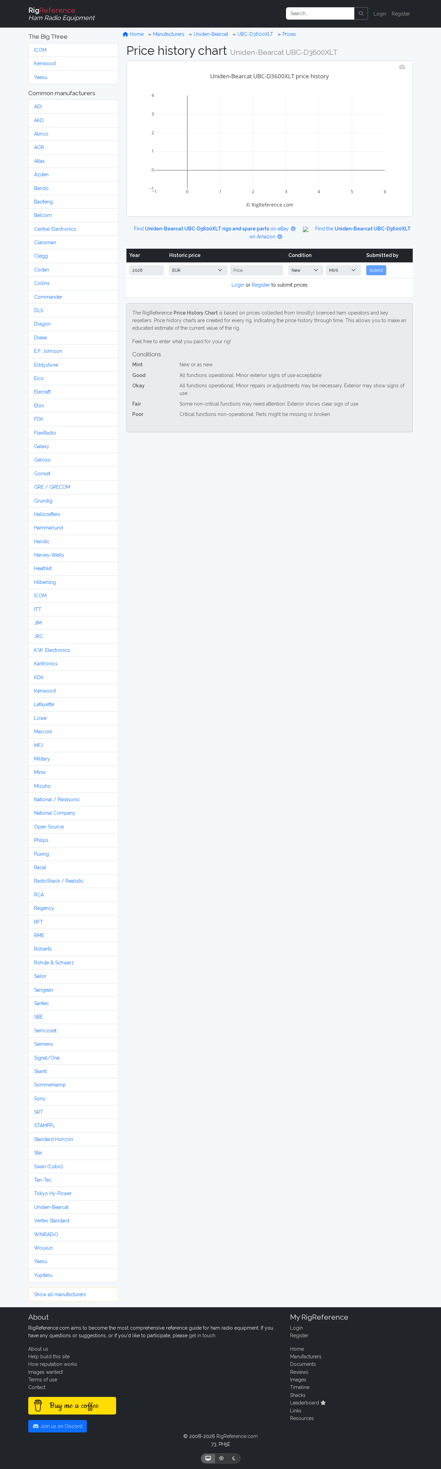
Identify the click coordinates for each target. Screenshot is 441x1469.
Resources (302, 1418)
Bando (41, 188)
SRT (38, 1112)
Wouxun (43, 1248)
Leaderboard (305, 1403)
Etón (39, 405)
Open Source (49, 827)
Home (136, 34)
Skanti (40, 1071)
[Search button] (361, 13)
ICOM (40, 50)
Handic (42, 541)
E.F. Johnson (48, 351)
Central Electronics (55, 229)
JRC (38, 636)
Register (401, 14)
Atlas (39, 161)
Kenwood (45, 63)
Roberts (43, 949)
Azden (41, 174)
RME (39, 935)
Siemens (43, 1044)
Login (379, 14)
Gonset (42, 473)
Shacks (298, 1395)
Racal (40, 867)
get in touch (202, 1335)
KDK (39, 677)
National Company (54, 813)
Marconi (43, 731)
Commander (48, 297)
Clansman (45, 242)
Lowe (40, 718)
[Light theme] (221, 1458)
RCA (39, 894)
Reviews (299, 1372)
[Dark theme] (234, 1458)
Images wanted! (45, 1372)
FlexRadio (45, 433)
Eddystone (46, 365)
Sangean (43, 990)
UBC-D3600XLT (255, 34)
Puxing (41, 854)
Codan (41, 269)
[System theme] (208, 1458)
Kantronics (46, 663)
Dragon (42, 324)
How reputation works (52, 1364)
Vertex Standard (51, 1220)
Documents (303, 1364)
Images (298, 1379)
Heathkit (43, 568)
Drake (40, 337)
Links (295, 1410)
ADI (38, 106)
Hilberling (45, 582)
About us (38, 1349)
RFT (38, 922)
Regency (44, 908)
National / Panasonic (57, 799)
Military (42, 759)
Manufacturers (168, 34)
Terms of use (42, 1379)
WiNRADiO (46, 1234)
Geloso (42, 460)
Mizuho (42, 786)
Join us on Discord (60, 1426)
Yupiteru (43, 1275)
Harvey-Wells (49, 555)
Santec (41, 1003)
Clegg (41, 256)
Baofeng (43, 202)
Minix (39, 772)
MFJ (38, 745)
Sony (39, 1098)
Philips (41, 840)
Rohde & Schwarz (54, 962)
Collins (42, 283)
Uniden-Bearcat (51, 1207)
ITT (37, 609)
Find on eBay (212, 228)
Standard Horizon (53, 1139)
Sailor (40, 976)
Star (38, 1152)
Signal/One (47, 1058)
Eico (39, 378)
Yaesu (40, 77)
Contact (36, 1387)
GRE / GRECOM (52, 487)
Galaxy (41, 446)
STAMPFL (44, 1125)
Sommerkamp (50, 1085)
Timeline (299, 1387)
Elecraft (42, 392)
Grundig (43, 501)
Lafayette (44, 704)
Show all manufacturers (60, 1294)
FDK (38, 419)
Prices (289, 34)
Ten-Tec (43, 1180)
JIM (38, 623)
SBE (38, 1017)
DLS (38, 310)
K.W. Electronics (52, 650)
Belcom (43, 215)
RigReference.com (237, 1436)
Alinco (41, 134)
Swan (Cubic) (48, 1166)
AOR (39, 147)
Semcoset (45, 1030)
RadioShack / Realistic (59, 881)
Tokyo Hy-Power (53, 1193)
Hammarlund (48, 527)
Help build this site (49, 1356)
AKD (39, 120)
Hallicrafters (47, 514)
